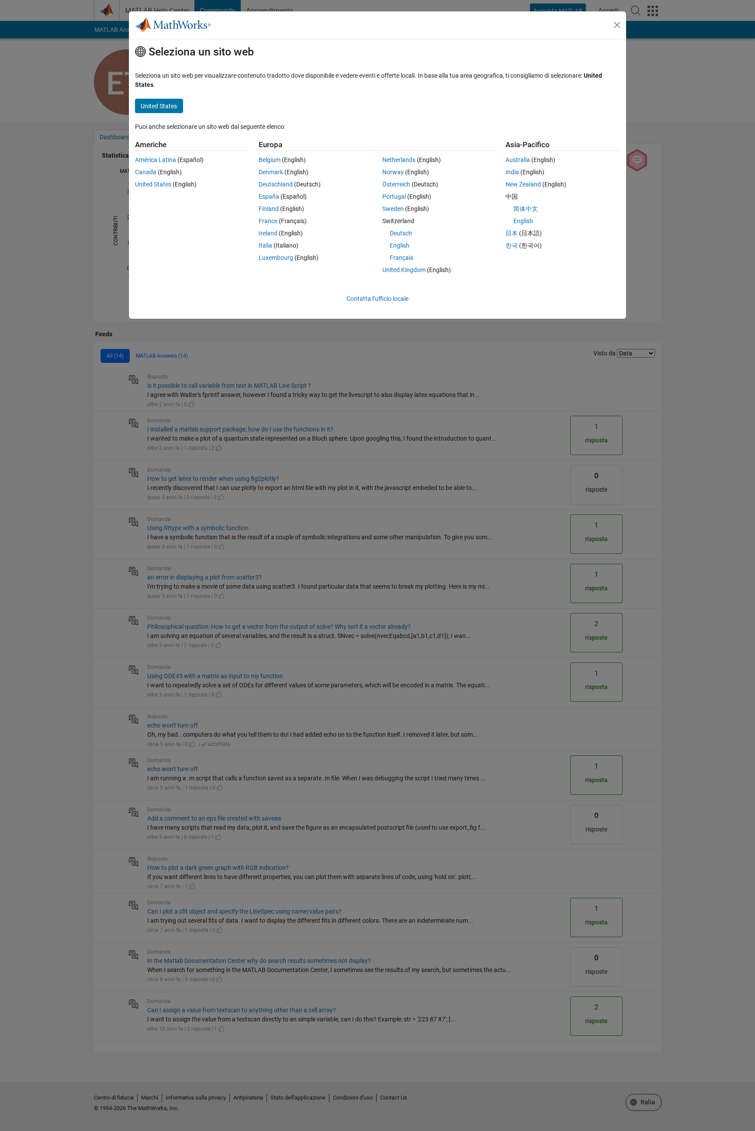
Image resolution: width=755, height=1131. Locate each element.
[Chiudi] (617, 25)
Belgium (270, 159)
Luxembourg (276, 257)
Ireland (268, 233)
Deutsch (401, 233)
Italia (265, 245)
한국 (512, 245)
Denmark (271, 172)
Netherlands (399, 159)
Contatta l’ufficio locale (377, 298)
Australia (518, 159)
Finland (269, 208)
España (269, 196)
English (399, 245)
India (512, 172)
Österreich (396, 184)
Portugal (394, 196)
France (268, 220)
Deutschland (276, 184)
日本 (512, 233)
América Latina (155, 159)
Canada (145, 172)
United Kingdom (404, 269)
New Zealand (523, 184)
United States (153, 184)
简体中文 (525, 208)
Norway (393, 172)
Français (401, 257)
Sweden (393, 208)
